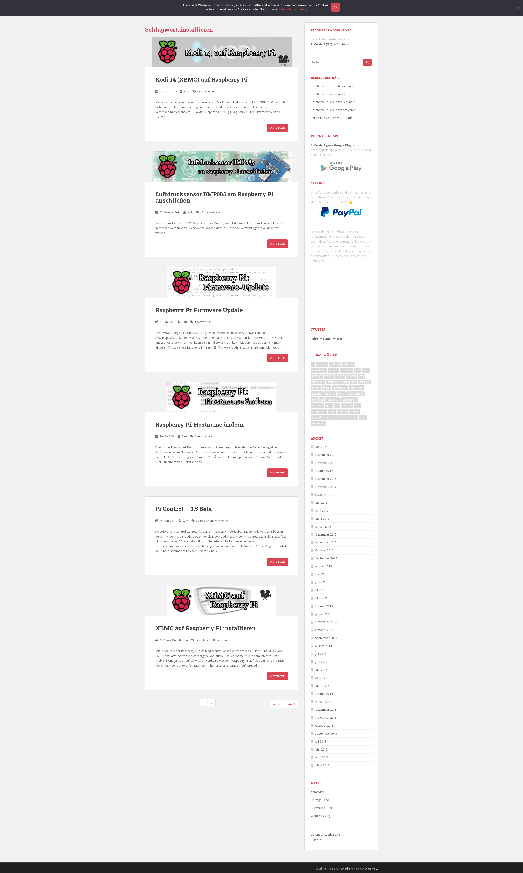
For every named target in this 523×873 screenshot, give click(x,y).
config (340, 376)
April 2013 (321, 757)
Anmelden (317, 792)
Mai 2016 (321, 502)
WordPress (371, 868)
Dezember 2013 (325, 710)
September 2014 (326, 638)
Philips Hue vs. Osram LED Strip (331, 118)
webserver (318, 423)
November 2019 (326, 463)
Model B (329, 393)
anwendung (319, 370)
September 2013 (326, 733)
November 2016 (326, 487)
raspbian (317, 405)
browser (317, 376)
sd (337, 405)
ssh (357, 405)
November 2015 (326, 542)
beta (366, 370)
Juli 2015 (320, 574)
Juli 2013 (320, 741)
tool (332, 411)
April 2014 (321, 678)
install (326, 388)
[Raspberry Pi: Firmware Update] (221, 282)
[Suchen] (367, 62)
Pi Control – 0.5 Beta (183, 508)
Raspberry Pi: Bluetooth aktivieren (333, 110)
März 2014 (322, 686)
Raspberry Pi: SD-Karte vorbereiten (334, 86)
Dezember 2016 (325, 479)
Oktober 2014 (324, 630)
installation (340, 388)
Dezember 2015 (325, 534)
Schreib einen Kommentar (212, 520)
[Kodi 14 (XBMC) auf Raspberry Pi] (221, 52)
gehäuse (364, 382)
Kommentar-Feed (322, 808)
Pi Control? (341, 44)
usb (328, 417)
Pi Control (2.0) (321, 44)
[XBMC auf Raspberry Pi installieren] (221, 601)
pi (322, 399)
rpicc (329, 405)
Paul (187, 91)
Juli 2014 (320, 654)
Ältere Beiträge (283, 704)
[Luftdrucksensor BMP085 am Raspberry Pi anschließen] (221, 166)
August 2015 (323, 566)
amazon (322, 364)
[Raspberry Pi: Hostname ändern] (221, 397)
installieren (356, 388)
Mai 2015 (321, 590)
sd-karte (347, 405)
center (329, 376)
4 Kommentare (203, 436)
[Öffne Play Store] (341, 165)
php (314, 399)
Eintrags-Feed (320, 800)
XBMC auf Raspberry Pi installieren (205, 628)
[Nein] (518, 8)
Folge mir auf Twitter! (327, 339)
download (318, 382)
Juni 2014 (321, 662)
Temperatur (319, 411)
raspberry (332, 399)
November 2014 (326, 622)
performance (355, 393)
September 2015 (326, 558)
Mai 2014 (321, 670)
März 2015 (322, 598)
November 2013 (326, 717)
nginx (341, 393)
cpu (362, 376)
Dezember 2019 (325, 455)
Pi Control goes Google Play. (331, 145)
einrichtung (349, 382)
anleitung (348, 364)
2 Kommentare (206, 91)
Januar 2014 (323, 702)
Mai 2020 (321, 447)
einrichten (333, 382)
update (354, 411)
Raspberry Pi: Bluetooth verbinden (333, 102)
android (335, 364)
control (352, 376)
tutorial (342, 411)
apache (333, 370)
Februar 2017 (324, 471)
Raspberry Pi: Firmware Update (199, 310)
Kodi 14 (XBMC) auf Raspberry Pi (201, 79)
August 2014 (323, 646)
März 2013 (322, 765)
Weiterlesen (277, 127)
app (357, 370)
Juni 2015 (321, 582)
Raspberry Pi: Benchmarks (328, 94)
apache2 (347, 370)
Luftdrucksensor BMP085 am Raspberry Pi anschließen (214, 197)
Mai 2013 (321, 749)
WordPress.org (320, 816)
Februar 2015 (324, 606)
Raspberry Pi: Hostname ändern (199, 424)
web (362, 417)
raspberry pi (349, 399)
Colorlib (345, 868)
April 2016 (321, 510)
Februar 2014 (324, 694)
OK (335, 7)
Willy (190, 212)
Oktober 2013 (324, 725)
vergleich (339, 417)
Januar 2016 (323, 526)
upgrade (317, 417)
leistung (316, 393)
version (352, 417)
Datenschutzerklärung (325, 834)
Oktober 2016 (324, 495)
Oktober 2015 (324, 550)
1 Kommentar (202, 322)
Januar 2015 (323, 614)
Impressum (318, 839)
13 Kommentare (210, 212)
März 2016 (322, 518)
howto (316, 388)
